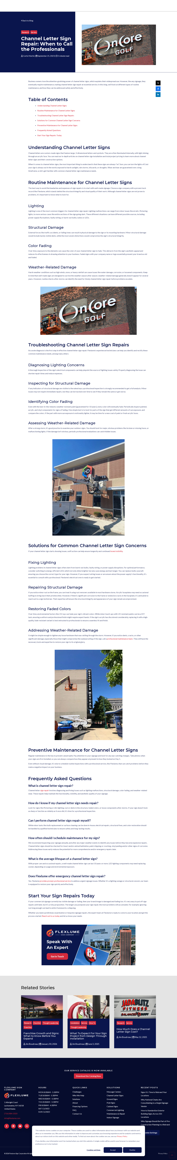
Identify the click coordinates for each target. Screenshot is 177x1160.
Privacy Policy (122, 1136)
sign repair (44, 790)
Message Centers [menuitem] (114, 1092)
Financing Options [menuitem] (80, 1106)
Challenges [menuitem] (77, 1092)
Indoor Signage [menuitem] (113, 1117)
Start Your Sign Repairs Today (49, 135)
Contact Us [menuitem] (77, 1114)
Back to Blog (27, 20)
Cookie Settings (150, 1132)
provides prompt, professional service (55, 881)
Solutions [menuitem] (76, 1099)
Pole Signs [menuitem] (111, 1103)
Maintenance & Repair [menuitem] (116, 1114)
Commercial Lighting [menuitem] (115, 1110)
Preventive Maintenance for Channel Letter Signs (57, 125)
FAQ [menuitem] (74, 1110)
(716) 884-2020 (10, 1113)
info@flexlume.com (12, 1118)
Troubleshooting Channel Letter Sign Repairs (55, 115)
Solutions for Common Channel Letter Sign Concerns (58, 120)
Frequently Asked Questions (49, 130)
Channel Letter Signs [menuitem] (115, 1095)
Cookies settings (93, 1150)
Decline (132, 1150)
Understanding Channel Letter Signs (52, 105)
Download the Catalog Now (88, 1076)
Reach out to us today (51, 916)
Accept (113, 1150)
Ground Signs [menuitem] (112, 1099)
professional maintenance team (120, 639)
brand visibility (116, 551)
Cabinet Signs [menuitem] (112, 1106)
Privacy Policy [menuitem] (162, 1153)
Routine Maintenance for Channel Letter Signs (56, 110)
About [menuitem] (75, 1103)
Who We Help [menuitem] (78, 1095)
